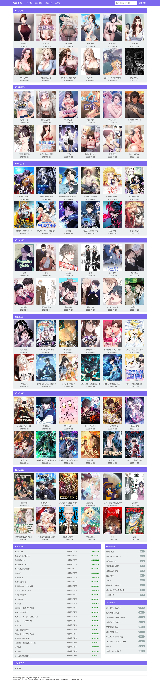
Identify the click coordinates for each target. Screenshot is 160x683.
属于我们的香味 (112, 307)
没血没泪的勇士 (90, 426)
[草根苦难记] (68, 410)
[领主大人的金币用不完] (24, 214)
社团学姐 (46, 43)
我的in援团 (24, 120)
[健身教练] (112, 27)
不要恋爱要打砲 (24, 154)
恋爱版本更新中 (46, 120)
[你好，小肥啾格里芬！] (134, 367)
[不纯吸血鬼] (68, 104)
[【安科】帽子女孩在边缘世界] (112, 486)
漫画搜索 (142, 3)
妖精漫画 (17, 2)
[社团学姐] (46, 27)
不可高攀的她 (135, 230)
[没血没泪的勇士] (90, 410)
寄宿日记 (90, 43)
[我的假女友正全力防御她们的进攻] (24, 520)
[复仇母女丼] (134, 27)
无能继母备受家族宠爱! (46, 537)
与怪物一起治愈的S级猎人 (68, 196)
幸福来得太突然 (90, 154)
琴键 (90, 273)
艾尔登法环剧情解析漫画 (68, 502)
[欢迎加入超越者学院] (90, 214)
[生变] (46, 257)
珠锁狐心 (134, 273)
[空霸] (134, 520)
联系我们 (48, 678)
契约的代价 (112, 120)
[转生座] (68, 214)
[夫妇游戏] (68, 138)
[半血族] (68, 257)
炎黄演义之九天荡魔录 (134, 349)
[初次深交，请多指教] (68, 61)
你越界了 (112, 273)
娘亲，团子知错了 (68, 384)
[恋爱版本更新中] (46, 104)
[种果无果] (24, 367)
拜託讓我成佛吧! (68, 537)
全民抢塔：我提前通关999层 (25, 642)
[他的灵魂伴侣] (46, 291)
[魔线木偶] (24, 486)
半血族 (68, 273)
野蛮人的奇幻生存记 (46, 349)
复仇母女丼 (134, 43)
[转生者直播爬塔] (112, 410)
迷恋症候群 (134, 426)
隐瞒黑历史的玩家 (46, 196)
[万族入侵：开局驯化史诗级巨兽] (90, 367)
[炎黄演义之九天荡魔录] (134, 333)
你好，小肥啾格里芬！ (134, 384)
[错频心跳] (90, 291)
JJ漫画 (57, 3)
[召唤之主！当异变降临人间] (46, 444)
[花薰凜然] (134, 486)
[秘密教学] (24, 27)
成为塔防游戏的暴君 (24, 426)
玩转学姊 (90, 77)
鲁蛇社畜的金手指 (46, 154)
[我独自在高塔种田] (90, 180)
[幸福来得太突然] (90, 138)
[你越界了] (112, 257)
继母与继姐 (24, 77)
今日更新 (28, 3)
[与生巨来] (90, 104)
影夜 (112, 537)
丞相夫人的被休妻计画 (112, 77)
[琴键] (90, 257)
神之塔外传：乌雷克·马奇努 (116, 641)
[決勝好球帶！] (46, 486)
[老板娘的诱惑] (46, 61)
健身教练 (112, 43)
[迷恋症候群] (134, 410)
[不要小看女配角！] (112, 180)
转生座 (68, 230)
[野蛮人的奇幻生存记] (46, 333)
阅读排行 (38, 3)
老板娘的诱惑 (46, 77)
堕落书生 (134, 307)
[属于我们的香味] (112, 291)
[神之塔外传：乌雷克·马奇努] (46, 214)
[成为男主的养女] (134, 180)
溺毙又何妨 (24, 349)
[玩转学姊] (90, 61)
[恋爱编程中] (90, 486)
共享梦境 (112, 230)
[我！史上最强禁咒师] (134, 444)
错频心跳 (90, 307)
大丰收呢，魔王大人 (24, 196)
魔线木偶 (24, 502)
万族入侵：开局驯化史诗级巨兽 (26, 616)
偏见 (24, 273)
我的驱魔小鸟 (68, 349)
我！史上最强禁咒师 (134, 460)
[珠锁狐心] (134, 257)
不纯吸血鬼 (68, 120)
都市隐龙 (112, 460)
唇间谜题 (24, 307)
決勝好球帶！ (46, 502)
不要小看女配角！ (112, 196)
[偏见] (24, 257)
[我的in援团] (24, 104)
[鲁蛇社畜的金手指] (46, 138)
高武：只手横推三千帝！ (112, 384)
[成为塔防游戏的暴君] (24, 410)
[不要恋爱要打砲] (24, 138)
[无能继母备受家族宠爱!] (46, 520)
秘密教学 (24, 43)
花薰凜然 (134, 502)
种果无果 (24, 384)
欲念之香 (24, 460)
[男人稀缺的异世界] (134, 104)
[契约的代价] (112, 104)
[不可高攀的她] (134, 214)
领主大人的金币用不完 (24, 230)
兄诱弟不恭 (110, 595)
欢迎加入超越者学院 (90, 230)
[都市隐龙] (112, 444)
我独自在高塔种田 (90, 196)
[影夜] (112, 520)
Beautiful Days (134, 154)
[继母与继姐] (24, 61)
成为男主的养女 (134, 196)
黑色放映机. (134, 77)
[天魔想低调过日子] (90, 333)
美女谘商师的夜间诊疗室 (115, 590)
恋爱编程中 (90, 502)
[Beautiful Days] (134, 138)
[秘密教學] (112, 138)
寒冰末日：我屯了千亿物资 (46, 384)
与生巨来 (90, 120)
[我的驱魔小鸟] (68, 333)
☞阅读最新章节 (72, 551)
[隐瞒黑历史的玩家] (46, 180)
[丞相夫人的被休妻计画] (112, 61)
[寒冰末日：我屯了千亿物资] (46, 367)
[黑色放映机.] (134, 61)
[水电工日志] (68, 27)
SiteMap (42, 678)
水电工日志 (68, 43)
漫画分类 (48, 3)
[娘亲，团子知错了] (68, 367)
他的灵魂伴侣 (46, 307)
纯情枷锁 (68, 307)
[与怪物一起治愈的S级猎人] (68, 180)
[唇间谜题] (24, 291)
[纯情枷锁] (68, 291)
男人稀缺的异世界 (134, 120)
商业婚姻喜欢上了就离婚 (112, 349)
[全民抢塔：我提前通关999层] (68, 444)
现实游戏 (46, 426)
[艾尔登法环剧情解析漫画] (68, 486)
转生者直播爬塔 (112, 426)
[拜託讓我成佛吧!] (68, 520)
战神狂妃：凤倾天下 (113, 585)
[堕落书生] (134, 291)
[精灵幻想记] (90, 520)
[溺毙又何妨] (24, 333)
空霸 (134, 537)
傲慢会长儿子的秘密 (22, 638)
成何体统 (90, 460)
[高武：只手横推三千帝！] (112, 367)
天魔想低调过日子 (90, 349)
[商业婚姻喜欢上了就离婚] (112, 333)
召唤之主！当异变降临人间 (46, 460)
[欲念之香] (24, 444)
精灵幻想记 (90, 537)
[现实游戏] (46, 410)
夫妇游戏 (68, 154)
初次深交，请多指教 (68, 77)
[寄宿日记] (90, 27)
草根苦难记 (68, 426)
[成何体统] (90, 444)
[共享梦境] (112, 214)
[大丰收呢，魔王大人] (24, 180)
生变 (46, 273)
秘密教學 (112, 154)
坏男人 (108, 580)
